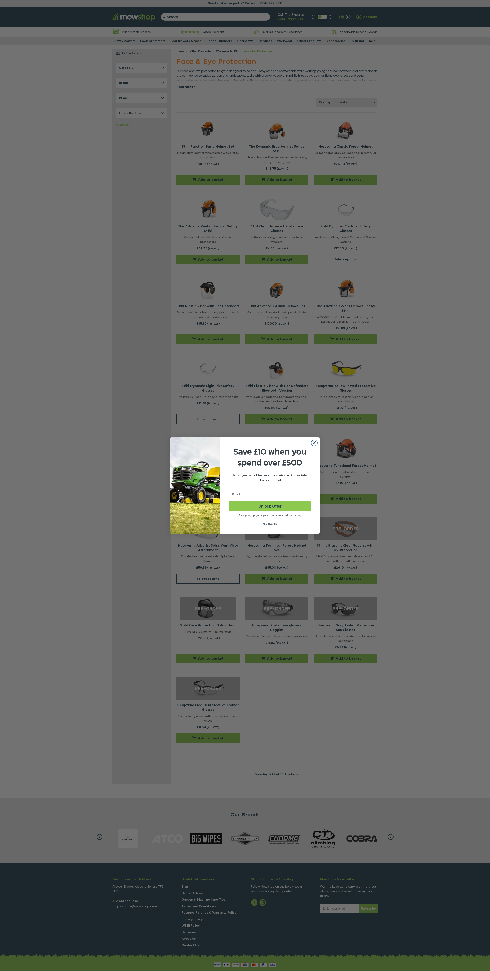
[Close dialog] (314, 443)
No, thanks (270, 524)
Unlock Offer (270, 506)
